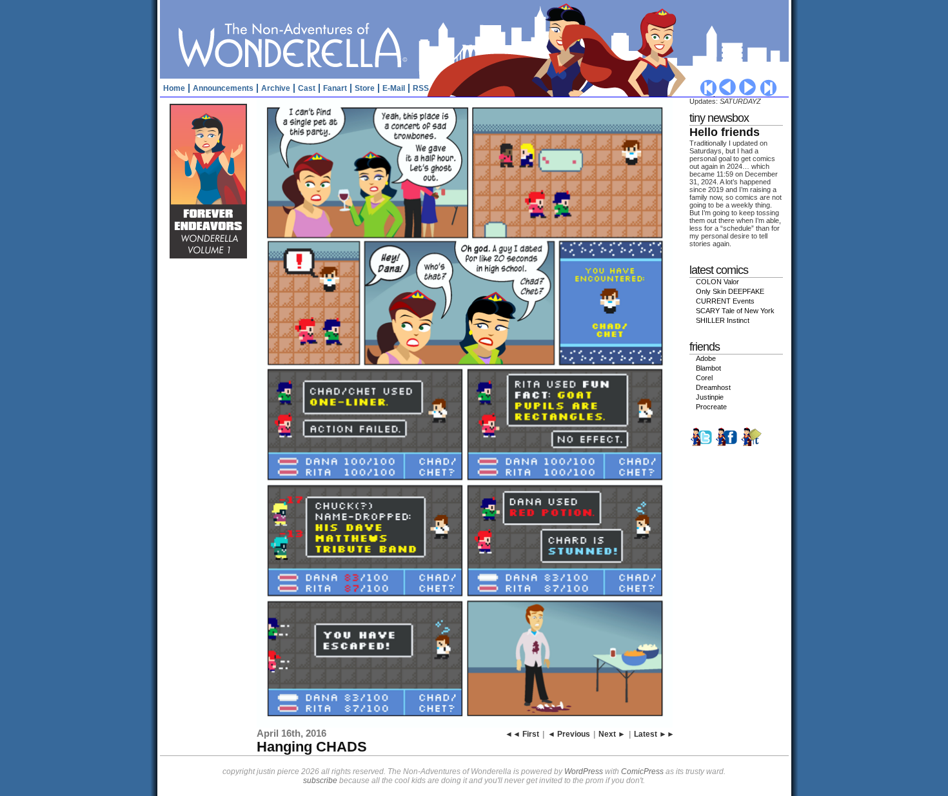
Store (365, 88)
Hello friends (724, 132)
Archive (275, 88)
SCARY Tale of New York (735, 311)
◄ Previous (569, 734)
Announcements (223, 88)
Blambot (708, 368)
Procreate (711, 407)
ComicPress (642, 771)
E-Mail (393, 88)
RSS (421, 88)
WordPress (583, 771)
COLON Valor (717, 282)
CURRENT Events (725, 301)
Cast (306, 88)
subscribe (320, 780)
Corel (704, 378)
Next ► (612, 734)
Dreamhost (713, 387)
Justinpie (710, 397)
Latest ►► (654, 734)
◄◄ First (522, 734)
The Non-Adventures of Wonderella (476, 38)
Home (174, 88)
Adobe (706, 358)
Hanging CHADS (312, 747)
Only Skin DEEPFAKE (730, 291)
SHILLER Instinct (722, 320)
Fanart (335, 88)
